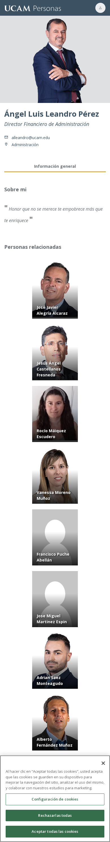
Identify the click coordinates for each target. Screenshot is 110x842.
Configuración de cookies (55, 799)
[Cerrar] (103, 763)
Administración (25, 144)
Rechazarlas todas (55, 815)
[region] (55, 798)
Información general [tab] (55, 166)
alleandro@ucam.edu (31, 137)
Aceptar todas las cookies (55, 831)
